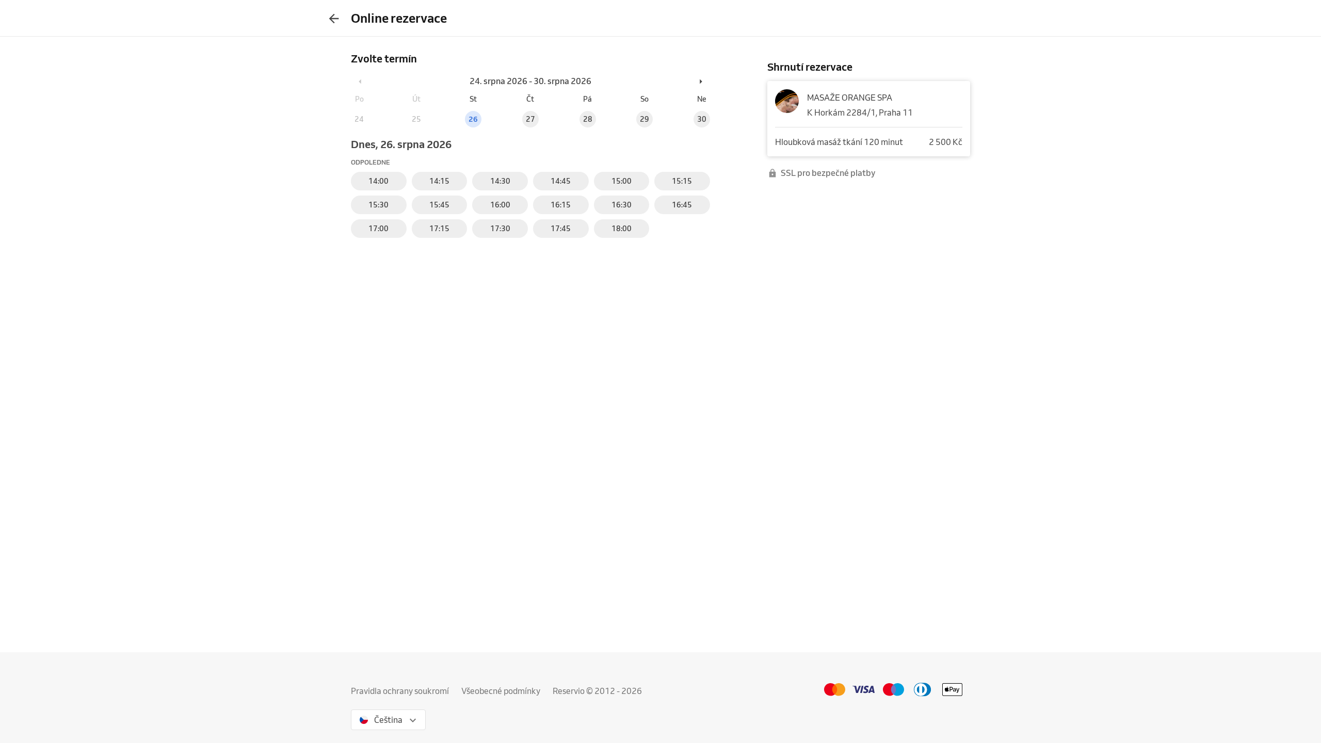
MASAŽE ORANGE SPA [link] (849, 97)
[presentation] (334, 18)
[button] (360, 81)
